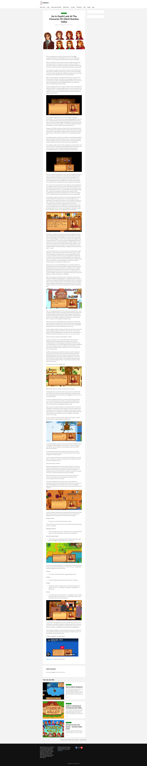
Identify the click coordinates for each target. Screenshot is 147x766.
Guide (48, 7)
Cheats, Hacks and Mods (56, 7)
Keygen (88, 7)
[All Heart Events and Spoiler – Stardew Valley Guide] (53, 728)
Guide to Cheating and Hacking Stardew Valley (74, 707)
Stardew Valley (64, 13)
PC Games (73, 7)
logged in (54, 672)
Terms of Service (65, 749)
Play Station (79, 7)
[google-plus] (84, 747)
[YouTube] (81, 747)
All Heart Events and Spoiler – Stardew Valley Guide (74, 727)
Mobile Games (66, 7)
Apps (93, 7)
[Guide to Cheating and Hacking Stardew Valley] (53, 709)
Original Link (49, 659)
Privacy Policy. (60, 750)
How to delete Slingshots (74, 687)
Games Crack (42, 7)
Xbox (84, 7)
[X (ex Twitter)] (79, 747)
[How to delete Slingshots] (53, 690)
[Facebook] (76, 747)
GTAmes (67, 697)
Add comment (65, 24)
